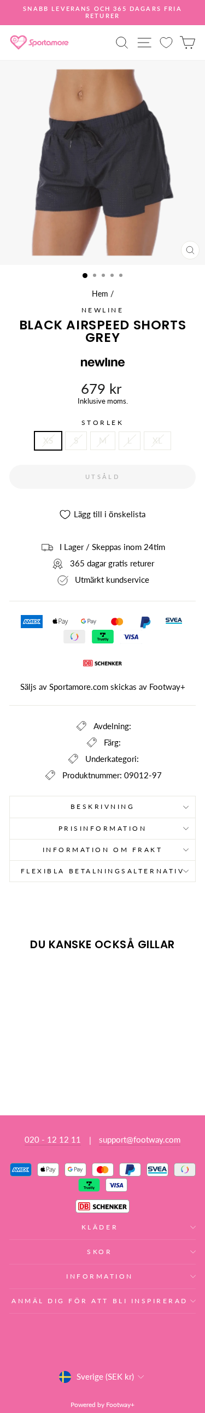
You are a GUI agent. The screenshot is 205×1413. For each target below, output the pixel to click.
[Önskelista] (166, 42)
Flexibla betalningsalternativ (102, 871)
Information (99, 1276)
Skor (99, 1252)
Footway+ (167, 686)
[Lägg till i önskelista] (22, 980)
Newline (102, 310)
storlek (102, 423)
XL (157, 440)
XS (48, 440)
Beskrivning (103, 806)
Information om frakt (103, 850)
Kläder (99, 1227)
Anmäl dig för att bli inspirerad (99, 1301)
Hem (100, 293)
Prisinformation (102, 828)
